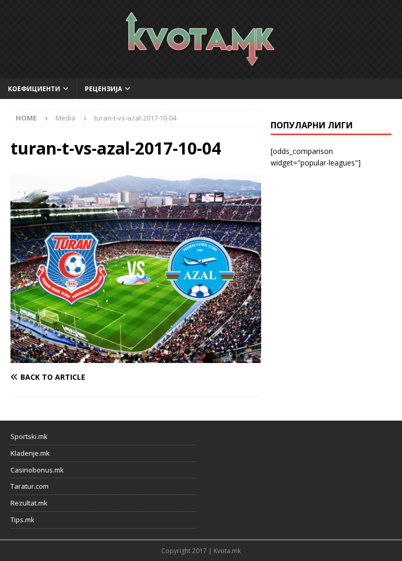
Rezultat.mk (29, 503)
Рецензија (103, 88)
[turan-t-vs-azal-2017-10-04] (135, 357)
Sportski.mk (29, 436)
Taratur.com (29, 486)
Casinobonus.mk (37, 470)
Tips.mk (22, 519)
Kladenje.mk (30, 453)
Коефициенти (34, 88)
